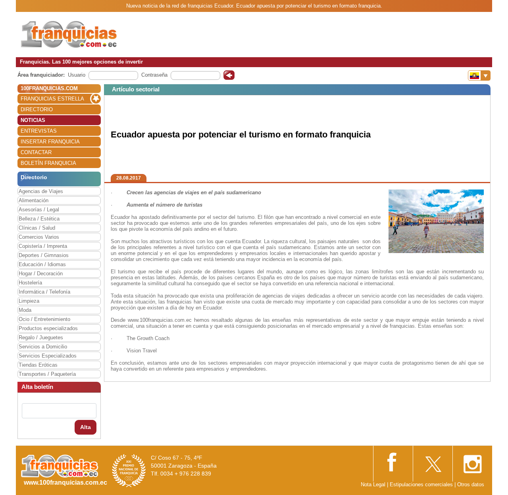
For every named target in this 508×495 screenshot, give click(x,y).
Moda (25, 310)
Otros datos (470, 484)
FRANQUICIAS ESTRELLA (52, 99)
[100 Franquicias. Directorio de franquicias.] (69, 34)
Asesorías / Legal (39, 210)
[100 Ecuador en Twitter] (432, 462)
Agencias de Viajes (41, 191)
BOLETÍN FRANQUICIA (48, 163)
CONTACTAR (36, 152)
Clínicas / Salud (37, 228)
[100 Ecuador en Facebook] (392, 461)
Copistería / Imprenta (43, 246)
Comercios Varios (39, 237)
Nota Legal (373, 484)
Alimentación (33, 200)
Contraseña (154, 75)
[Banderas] (479, 75)
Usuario (76, 75)
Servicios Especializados (48, 356)
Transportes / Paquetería (47, 374)
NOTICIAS (33, 120)
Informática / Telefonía (44, 292)
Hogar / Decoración (41, 274)
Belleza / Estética (39, 219)
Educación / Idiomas (42, 264)
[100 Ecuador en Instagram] (472, 462)
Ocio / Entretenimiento (44, 319)
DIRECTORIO (37, 109)
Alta (85, 427)
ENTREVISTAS (39, 131)
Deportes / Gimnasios (44, 255)
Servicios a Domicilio (43, 347)
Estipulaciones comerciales (422, 484)
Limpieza (29, 301)
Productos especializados (48, 328)
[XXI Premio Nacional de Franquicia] (129, 470)
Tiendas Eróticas (38, 365)
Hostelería (30, 283)
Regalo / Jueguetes (41, 337)
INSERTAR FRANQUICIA (50, 142)
